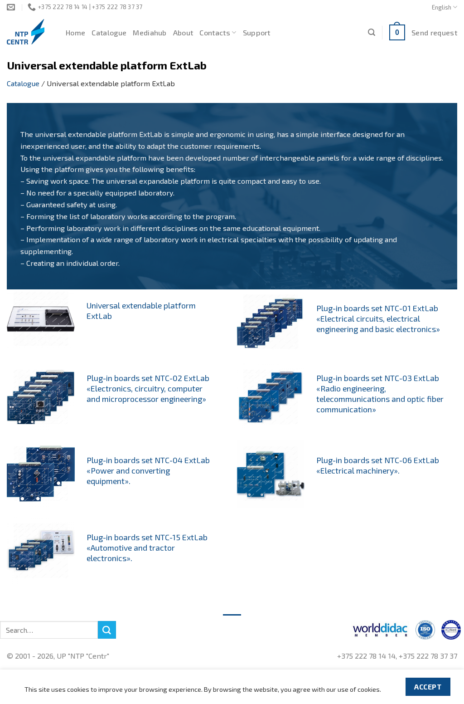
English (441, 7)
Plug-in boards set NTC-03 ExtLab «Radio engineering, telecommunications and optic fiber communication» (380, 393)
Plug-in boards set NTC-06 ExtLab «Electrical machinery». (377, 465)
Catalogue (109, 32)
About (183, 32)
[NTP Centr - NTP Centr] (29, 32)
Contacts (214, 32)
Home (75, 32)
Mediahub (150, 32)
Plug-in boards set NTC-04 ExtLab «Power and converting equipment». (148, 470)
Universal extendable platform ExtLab (141, 310)
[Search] (371, 32)
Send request (434, 32)
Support (257, 32)
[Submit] (107, 630)
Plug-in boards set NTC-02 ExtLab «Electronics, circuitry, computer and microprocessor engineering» (148, 388)
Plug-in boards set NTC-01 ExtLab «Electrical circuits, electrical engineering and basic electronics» (378, 318)
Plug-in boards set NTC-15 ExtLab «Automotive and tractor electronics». (147, 547)
